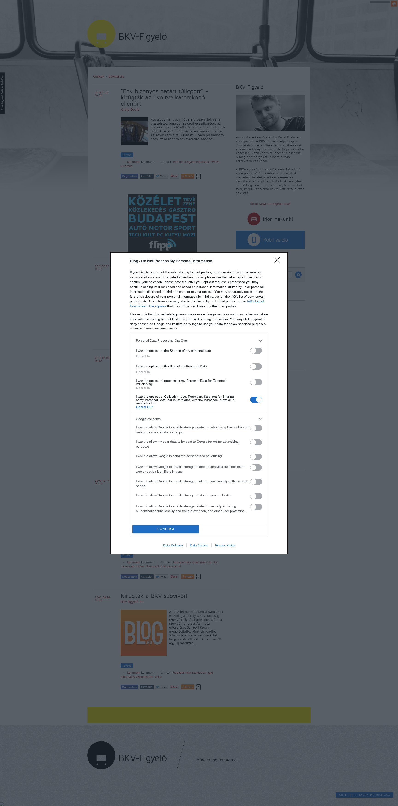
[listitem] (199, 340)
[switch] (256, 351)
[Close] (278, 261)
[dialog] (199, 403)
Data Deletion (173, 545)
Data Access (199, 545)
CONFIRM (165, 529)
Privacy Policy (225, 545)
